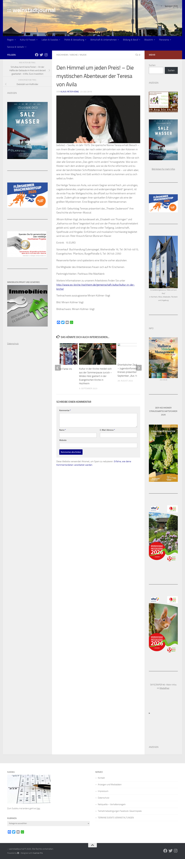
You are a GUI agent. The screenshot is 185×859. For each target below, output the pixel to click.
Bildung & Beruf (130, 39)
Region (10, 39)
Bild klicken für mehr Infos (163, 169)
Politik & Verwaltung (74, 39)
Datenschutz (103, 797)
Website (62, 440)
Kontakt (101, 778)
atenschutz (14, 343)
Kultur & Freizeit (27, 39)
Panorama (164, 39)
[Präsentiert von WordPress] (18, 853)
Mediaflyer (164, 688)
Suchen (152, 65)
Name (62, 430)
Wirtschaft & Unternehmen (103, 39)
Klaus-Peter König (70, 91)
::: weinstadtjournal (31, 10)
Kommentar (65, 410)
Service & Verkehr (15, 47)
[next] (139, 368)
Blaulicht (148, 39)
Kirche (74, 54)
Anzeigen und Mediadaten (110, 784)
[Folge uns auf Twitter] (41, 54)
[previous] (58, 368)
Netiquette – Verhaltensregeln (112, 804)
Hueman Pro (38, 853)
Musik (83, 54)
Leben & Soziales (50, 39)
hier (38, 808)
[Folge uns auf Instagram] (46, 54)
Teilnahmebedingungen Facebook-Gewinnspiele (120, 811)
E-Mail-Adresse (107, 430)
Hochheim (62, 54)
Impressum (103, 791)
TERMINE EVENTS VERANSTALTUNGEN (116, 817)
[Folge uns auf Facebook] (36, 54)
